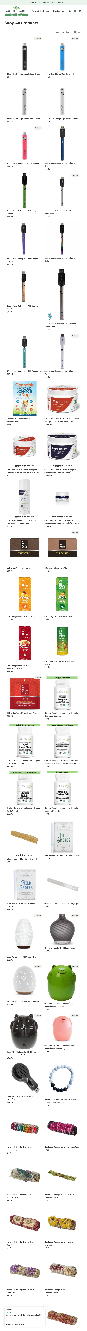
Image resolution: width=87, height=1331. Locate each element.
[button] (68, 31)
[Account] (74, 11)
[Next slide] (76, 398)
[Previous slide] (47, 398)
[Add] (39, 113)
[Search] (70, 11)
